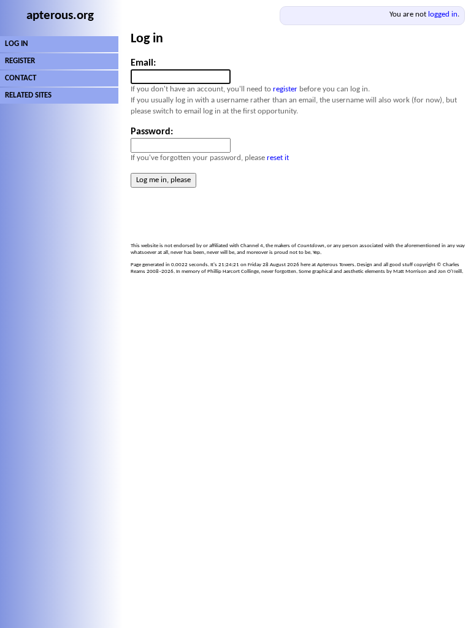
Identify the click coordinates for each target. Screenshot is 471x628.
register (285, 89)
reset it (278, 158)
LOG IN (16, 44)
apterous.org (60, 15)
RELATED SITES (28, 95)
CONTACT (20, 78)
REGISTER (20, 61)
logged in (443, 14)
